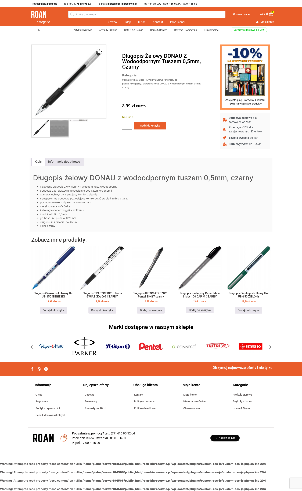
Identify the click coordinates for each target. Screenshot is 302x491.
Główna (112, 22)
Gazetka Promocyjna (185, 30)
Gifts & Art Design (133, 30)
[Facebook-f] (34, 30)
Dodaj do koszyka (150, 125)
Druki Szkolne (211, 30)
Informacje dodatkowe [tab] (64, 161)
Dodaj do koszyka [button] (53, 310)
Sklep (127, 22)
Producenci (177, 22)
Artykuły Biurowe (154, 80)
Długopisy (136, 83)
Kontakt (158, 22)
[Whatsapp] (39, 30)
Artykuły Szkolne (108, 30)
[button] (100, 50)
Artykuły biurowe (83, 30)
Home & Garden (158, 30)
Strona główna (129, 80)
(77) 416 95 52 (121, 433)
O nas (142, 22)
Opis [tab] (38, 161)
